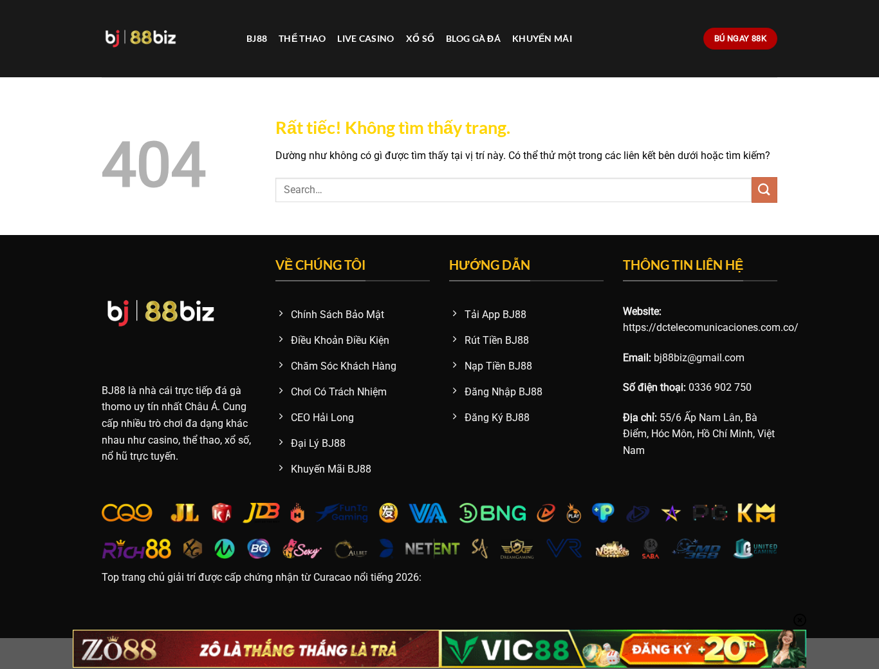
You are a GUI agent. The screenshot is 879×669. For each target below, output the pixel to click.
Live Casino (365, 38)
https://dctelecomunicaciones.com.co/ (711, 327)
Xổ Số (420, 38)
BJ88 (256, 38)
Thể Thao (302, 38)
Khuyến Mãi (542, 38)
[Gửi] (764, 189)
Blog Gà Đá (473, 38)
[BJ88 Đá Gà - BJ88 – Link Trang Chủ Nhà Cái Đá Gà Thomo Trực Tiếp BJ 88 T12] (164, 38)
